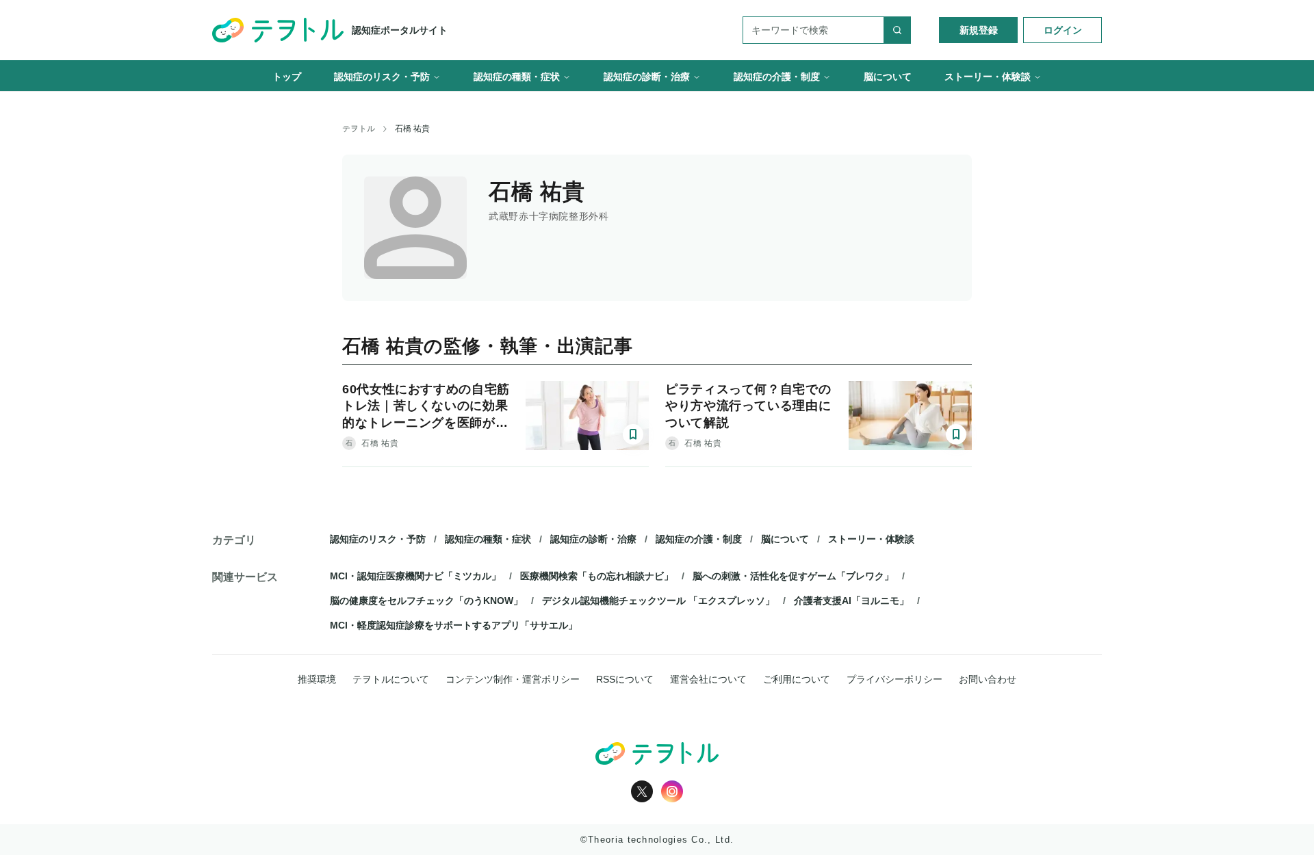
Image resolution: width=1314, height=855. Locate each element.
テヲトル (358, 128)
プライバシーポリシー (894, 679)
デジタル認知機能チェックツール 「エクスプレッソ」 (658, 600)
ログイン (1063, 30)
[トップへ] (278, 30)
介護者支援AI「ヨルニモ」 (851, 600)
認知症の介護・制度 (699, 539)
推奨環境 (317, 679)
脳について (785, 539)
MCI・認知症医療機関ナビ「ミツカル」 (415, 575)
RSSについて (625, 679)
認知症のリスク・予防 (378, 539)
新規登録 (978, 30)
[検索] (897, 30)
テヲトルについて (390, 679)
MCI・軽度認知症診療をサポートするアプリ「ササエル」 (454, 625)
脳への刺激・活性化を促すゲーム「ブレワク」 (793, 575)
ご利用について (796, 679)
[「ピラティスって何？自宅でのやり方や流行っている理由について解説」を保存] (956, 434)
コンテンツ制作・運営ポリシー (513, 679)
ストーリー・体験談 (871, 539)
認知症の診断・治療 (593, 539)
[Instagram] (672, 791)
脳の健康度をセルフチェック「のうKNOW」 (426, 600)
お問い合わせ (987, 679)
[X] (642, 791)
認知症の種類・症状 (488, 539)
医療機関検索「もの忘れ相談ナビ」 (596, 575)
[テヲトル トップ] (657, 753)
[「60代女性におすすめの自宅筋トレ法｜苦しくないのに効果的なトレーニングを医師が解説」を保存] (633, 434)
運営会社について (708, 679)
